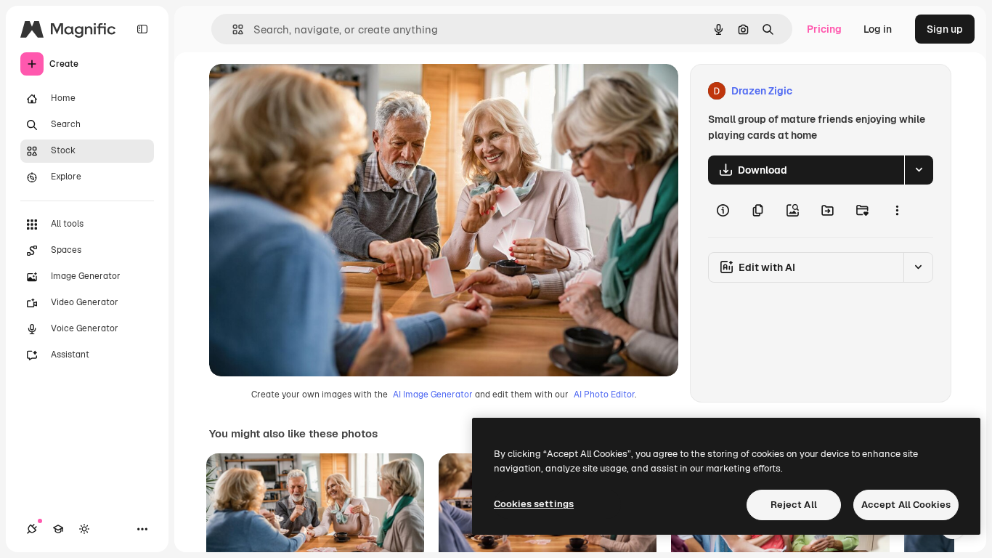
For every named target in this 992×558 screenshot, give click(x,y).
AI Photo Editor (604, 394)
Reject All (794, 504)
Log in (877, 29)
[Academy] (58, 529)
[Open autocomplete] (232, 29)
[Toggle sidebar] (142, 29)
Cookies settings (534, 504)
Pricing (824, 29)
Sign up (945, 29)
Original (302, 91)
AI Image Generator (433, 394)
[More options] (896, 210)
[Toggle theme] (84, 529)
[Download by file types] (918, 170)
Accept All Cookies (906, 504)
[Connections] (32, 529)
